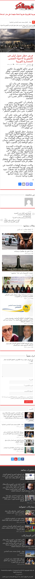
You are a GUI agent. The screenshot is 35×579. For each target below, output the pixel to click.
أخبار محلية (25, 25)
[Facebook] (22, 459)
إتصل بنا (21, 576)
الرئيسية (31, 25)
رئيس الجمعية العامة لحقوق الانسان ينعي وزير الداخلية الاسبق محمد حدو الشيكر (19, 344)
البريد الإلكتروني (28, 385)
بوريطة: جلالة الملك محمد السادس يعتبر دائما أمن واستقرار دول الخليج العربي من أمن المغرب (13, 433)
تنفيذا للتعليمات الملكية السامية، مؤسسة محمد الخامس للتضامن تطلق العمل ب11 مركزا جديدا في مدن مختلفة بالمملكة (18, 319)
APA (21, 570)
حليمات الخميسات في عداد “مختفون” (22, 273)
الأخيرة (31, 409)
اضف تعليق (28, 65)
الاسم (31, 379)
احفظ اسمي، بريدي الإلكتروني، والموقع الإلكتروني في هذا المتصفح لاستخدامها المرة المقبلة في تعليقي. (18, 397)
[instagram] (12, 459)
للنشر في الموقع (28, 576)
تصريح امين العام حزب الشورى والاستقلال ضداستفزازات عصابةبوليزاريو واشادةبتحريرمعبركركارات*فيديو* (22, 214)
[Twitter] (19, 459)
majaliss (29, 64)
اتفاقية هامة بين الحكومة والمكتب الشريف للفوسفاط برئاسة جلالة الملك (13, 519)
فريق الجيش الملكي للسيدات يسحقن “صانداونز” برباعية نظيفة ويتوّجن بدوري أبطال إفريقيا (13, 527)
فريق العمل (5, 576)
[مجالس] (17, 6)
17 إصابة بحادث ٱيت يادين (25, 229)
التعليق (31, 363)
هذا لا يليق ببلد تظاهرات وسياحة (23, 251)
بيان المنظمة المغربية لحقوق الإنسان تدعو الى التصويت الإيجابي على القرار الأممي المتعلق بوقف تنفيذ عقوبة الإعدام (13, 476)
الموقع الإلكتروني (28, 391)
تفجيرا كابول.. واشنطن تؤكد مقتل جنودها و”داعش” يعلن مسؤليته (14, 512)
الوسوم (31, 420)
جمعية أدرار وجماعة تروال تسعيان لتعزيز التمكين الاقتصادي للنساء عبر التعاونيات (19, 295)
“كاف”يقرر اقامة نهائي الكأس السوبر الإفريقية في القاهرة (12, 220)
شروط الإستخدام (13, 576)
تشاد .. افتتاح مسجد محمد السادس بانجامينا (20, 22)
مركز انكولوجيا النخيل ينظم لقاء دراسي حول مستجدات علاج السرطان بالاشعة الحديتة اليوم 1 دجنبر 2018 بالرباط (13, 498)
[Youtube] (15, 459)
